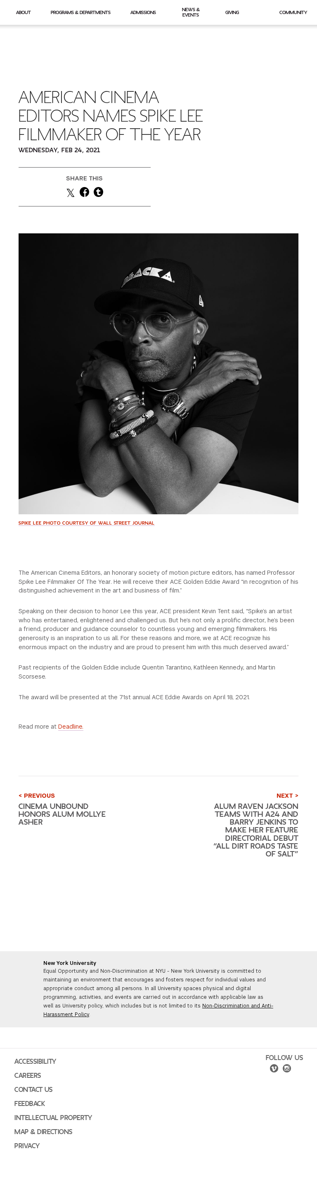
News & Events (191, 12)
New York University (69, 963)
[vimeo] (274, 1069)
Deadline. (70, 726)
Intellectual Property (53, 1118)
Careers (27, 1075)
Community (293, 12)
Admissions (143, 12)
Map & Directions (43, 1132)
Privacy (27, 1146)
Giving (232, 12)
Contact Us (33, 1090)
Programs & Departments (81, 12)
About (23, 12)
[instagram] (287, 1069)
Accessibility (35, 1061)
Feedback (29, 1104)
